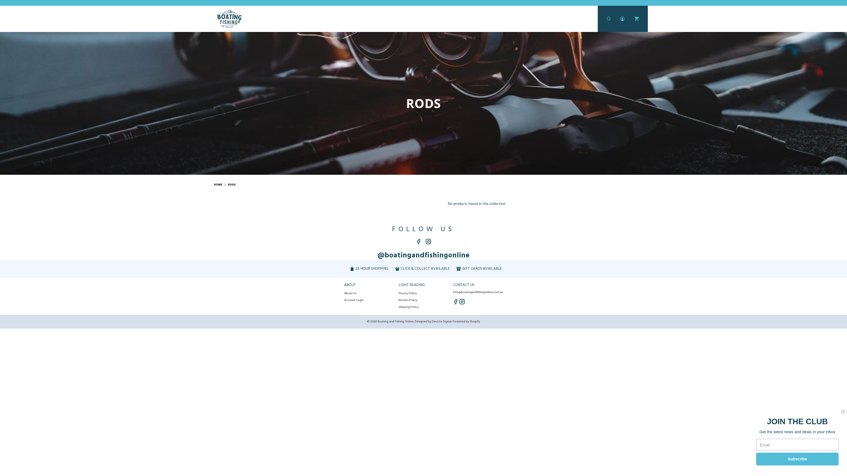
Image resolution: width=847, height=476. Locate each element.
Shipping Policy (409, 307)
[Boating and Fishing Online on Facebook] (418, 243)
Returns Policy (408, 300)
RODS (232, 185)
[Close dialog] (843, 411)
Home (218, 185)
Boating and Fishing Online (396, 321)
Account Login (354, 300)
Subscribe (797, 459)
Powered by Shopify (466, 321)
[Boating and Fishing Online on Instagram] (428, 243)
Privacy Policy (408, 293)
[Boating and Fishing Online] (229, 18)
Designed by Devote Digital (433, 321)
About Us (350, 293)
